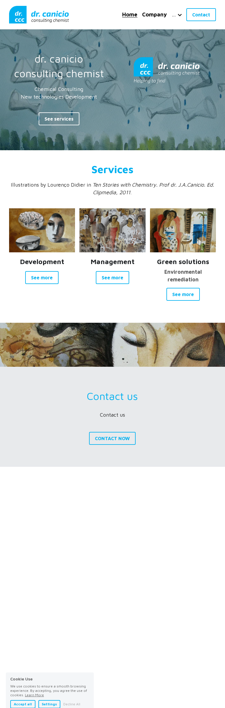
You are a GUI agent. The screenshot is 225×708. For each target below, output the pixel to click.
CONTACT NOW (112, 438)
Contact (201, 14)
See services (59, 118)
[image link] (39, 14)
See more (42, 277)
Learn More (34, 670)
